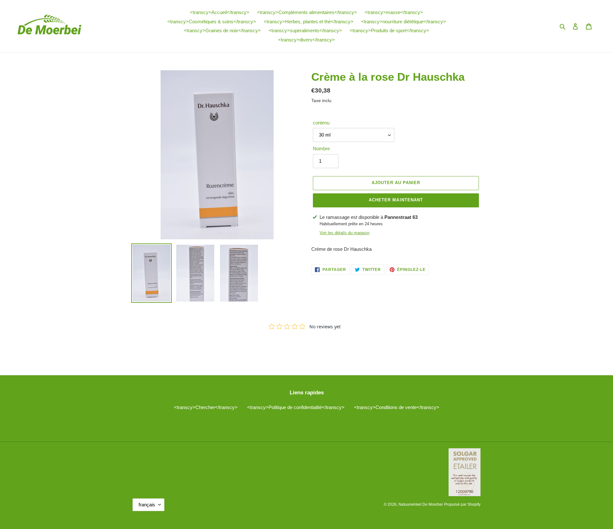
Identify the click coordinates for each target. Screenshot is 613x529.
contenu (321, 122)
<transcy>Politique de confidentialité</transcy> (295, 407)
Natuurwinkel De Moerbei (420, 504)
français (147, 504)
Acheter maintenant (396, 199)
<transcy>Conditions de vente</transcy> (396, 407)
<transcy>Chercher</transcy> (206, 407)
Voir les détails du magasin (344, 232)
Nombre (321, 148)
